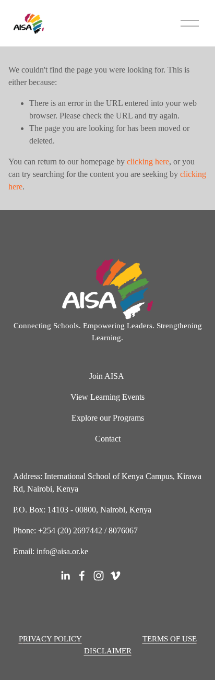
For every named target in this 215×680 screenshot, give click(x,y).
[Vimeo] (115, 575)
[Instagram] (98, 575)
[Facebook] (82, 575)
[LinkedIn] (65, 575)
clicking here (148, 161)
